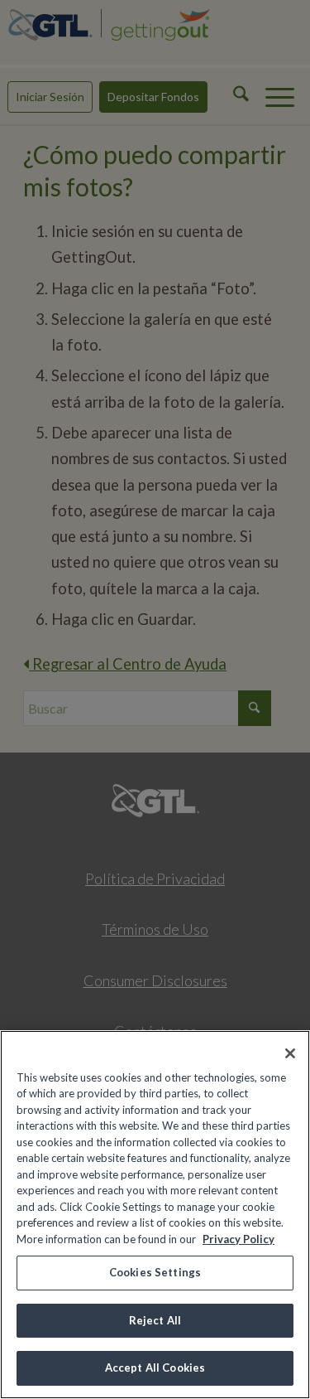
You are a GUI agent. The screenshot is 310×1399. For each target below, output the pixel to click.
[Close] (290, 1053)
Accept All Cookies (155, 1367)
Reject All (155, 1320)
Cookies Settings (155, 1272)
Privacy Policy (238, 1239)
